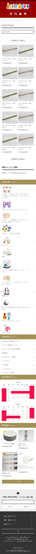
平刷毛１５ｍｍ (6, 473)
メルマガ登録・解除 (20, 541)
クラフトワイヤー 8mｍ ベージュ (26, 148)
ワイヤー (9, 20)
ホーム (3, 20)
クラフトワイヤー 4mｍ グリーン (10, 104)
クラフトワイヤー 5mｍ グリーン (10, 126)
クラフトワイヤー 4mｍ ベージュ (26, 104)
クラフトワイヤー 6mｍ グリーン (10, 148)
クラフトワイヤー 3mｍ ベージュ (26, 81)
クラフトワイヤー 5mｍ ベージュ (26, 126)
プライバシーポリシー (9, 541)
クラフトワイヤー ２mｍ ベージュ (10, 59)
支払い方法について (14, 537)
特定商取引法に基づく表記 (21, 539)
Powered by (8, 550)
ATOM (30, 541)
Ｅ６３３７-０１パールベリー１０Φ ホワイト (25, 467)
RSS (27, 541)
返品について (10, 539)
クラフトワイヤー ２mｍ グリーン (26, 59)
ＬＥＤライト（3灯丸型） (9, 443)
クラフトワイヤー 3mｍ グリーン (10, 81)
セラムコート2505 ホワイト (22, 444)
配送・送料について (25, 537)
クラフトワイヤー (17, 20)
